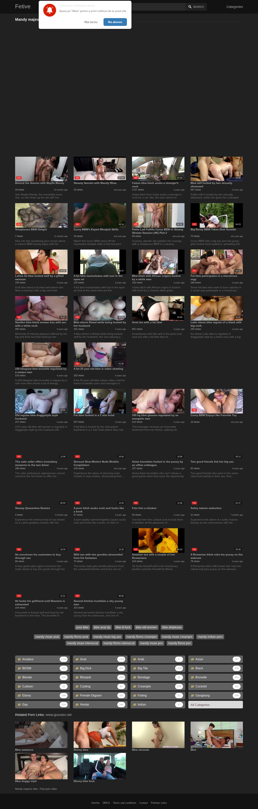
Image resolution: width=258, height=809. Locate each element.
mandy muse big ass (107, 636)
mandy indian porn (210, 636)
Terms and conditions (124, 802)
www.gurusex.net (59, 715)
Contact (143, 802)
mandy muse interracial (82, 643)
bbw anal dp (102, 627)
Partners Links (159, 802)
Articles (95, 802)
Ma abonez (115, 22)
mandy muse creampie (177, 636)
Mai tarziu (90, 22)
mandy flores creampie (141, 636)
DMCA (106, 802)
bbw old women (146, 627)
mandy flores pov (179, 643)
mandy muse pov (151, 643)
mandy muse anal (47, 636)
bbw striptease (172, 627)
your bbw (82, 627)
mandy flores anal (76, 636)
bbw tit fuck (123, 627)
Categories (234, 7)
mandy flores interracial (119, 643)
